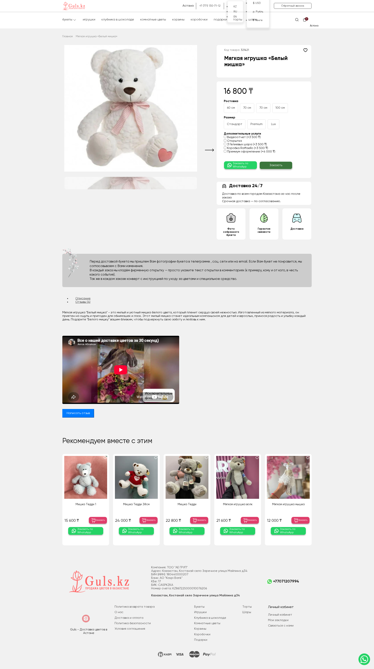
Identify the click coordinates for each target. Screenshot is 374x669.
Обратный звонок (292, 5)
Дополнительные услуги (242, 133)
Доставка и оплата (129, 618)
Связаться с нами (281, 625)
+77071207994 (286, 582)
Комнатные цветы (153, 19)
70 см (247, 107)
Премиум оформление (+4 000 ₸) (250, 151)
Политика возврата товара (135, 606)
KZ (235, 6)
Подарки (220, 19)
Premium (257, 124)
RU (235, 11)
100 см (280, 107)
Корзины (178, 19)
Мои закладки (278, 620)
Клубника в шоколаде (117, 19)
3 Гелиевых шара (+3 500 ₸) (246, 144)
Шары (252, 19)
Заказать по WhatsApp (240, 165)
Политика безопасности (133, 623)
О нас (119, 612)
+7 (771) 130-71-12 (210, 5)
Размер (229, 117)
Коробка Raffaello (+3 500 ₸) (247, 148)
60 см (231, 107)
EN (235, 16)
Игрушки (89, 19)
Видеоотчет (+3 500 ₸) (243, 137)
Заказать (276, 165)
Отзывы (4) (82, 302)
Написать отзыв (78, 413)
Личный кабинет (280, 614)
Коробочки (199, 19)
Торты (237, 19)
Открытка (234, 141)
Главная (67, 36)
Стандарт (234, 124)
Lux (273, 124)
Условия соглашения (130, 628)
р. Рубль (258, 11)
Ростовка (231, 101)
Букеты (67, 19)
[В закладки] (305, 50)
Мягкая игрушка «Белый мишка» (96, 36)
